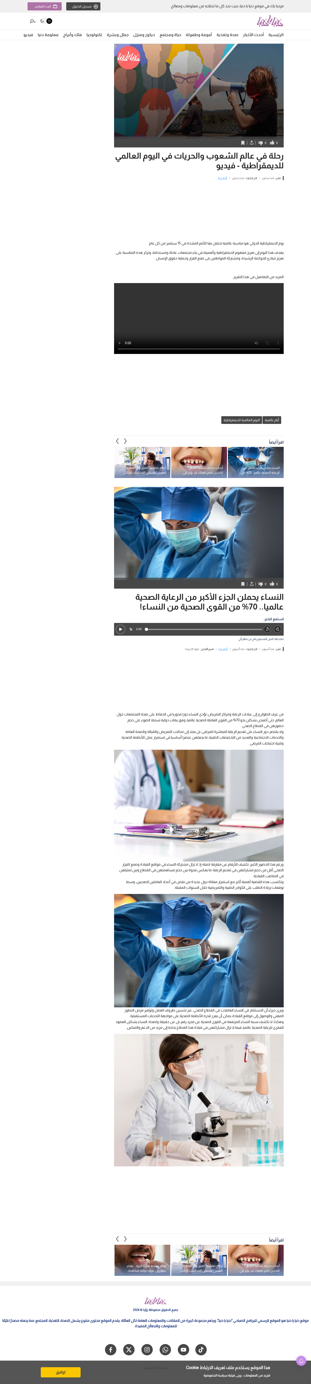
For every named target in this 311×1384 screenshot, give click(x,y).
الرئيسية (276, 34)
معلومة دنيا (48, 34)
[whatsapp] (165, 1349)
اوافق (60, 1372)
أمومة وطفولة (199, 34)
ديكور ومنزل (144, 34)
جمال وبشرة (118, 34)
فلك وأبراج (72, 34)
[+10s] (278, 629)
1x (131, 629)
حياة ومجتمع (170, 34)
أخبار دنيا (222, 178)
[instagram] (147, 1349)
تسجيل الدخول (82, 6)
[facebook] (110, 1349)
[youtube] (183, 1349)
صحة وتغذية (227, 34)
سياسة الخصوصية (215, 1375)
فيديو (28, 34)
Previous (125, 441)
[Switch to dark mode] (46, 21)
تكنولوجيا (94, 34)
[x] (129, 1349)
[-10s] (267, 629)
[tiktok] (201, 1349)
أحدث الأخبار (253, 34)
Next (117, 441)
